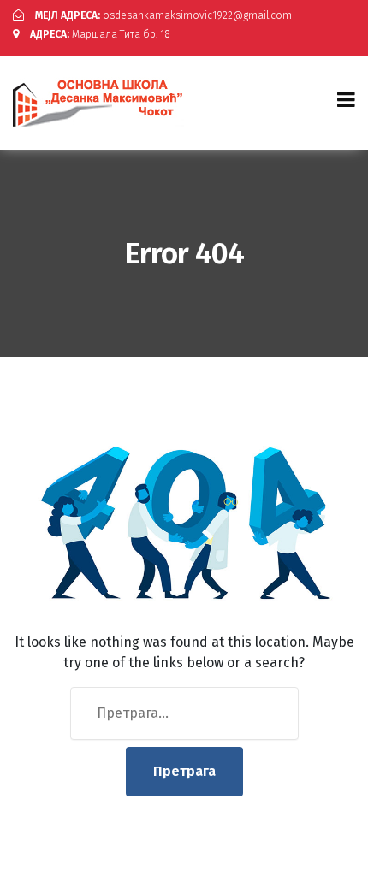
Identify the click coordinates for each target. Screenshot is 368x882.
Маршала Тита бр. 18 (100, 34)
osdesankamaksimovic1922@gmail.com (163, 15)
